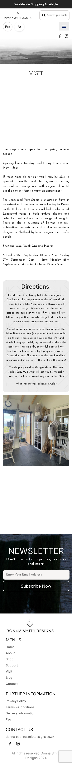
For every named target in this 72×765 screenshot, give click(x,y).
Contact (12, 684)
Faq (8, 27)
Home (10, 647)
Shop (9, 659)
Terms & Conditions (20, 707)
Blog (9, 677)
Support (12, 665)
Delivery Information (21, 713)
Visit (9, 671)
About (10, 653)
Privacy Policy (16, 701)
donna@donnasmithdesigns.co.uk (30, 737)
